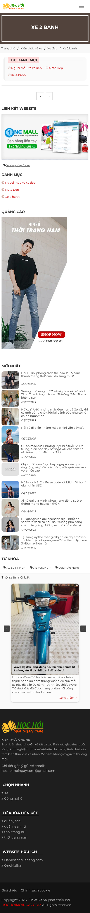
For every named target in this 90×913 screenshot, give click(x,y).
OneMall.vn (13, 865)
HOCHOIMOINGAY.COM (21, 905)
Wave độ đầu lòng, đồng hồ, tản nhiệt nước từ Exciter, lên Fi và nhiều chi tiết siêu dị (44, 668)
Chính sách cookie (35, 890)
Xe (6, 793)
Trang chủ (8, 48)
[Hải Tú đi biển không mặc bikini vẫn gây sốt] (10, 436)
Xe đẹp (52, 48)
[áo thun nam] (34, 282)
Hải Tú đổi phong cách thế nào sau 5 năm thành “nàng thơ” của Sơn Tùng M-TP (50, 374)
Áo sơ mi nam (16, 567)
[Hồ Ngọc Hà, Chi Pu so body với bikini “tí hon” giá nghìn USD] (10, 491)
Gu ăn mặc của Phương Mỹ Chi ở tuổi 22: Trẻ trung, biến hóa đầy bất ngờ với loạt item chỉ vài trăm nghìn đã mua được (52, 449)
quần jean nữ (15, 826)
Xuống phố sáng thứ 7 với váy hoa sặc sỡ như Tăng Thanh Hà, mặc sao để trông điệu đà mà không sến (53, 394)
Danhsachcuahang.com (23, 860)
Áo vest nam (42, 567)
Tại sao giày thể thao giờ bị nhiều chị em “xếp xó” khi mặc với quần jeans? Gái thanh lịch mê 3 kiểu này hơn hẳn (54, 540)
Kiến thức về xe (31, 48)
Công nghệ (13, 798)
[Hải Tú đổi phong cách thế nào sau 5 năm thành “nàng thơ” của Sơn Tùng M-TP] (10, 382)
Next (83, 629)
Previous (7, 629)
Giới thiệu (9, 890)
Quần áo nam (69, 567)
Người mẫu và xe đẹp (26, 68)
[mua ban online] (45, 137)
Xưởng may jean (18, 165)
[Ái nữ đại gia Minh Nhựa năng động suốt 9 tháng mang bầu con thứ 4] (10, 510)
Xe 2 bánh (70, 48)
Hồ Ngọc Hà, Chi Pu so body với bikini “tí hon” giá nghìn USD (53, 484)
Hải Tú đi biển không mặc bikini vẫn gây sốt (52, 427)
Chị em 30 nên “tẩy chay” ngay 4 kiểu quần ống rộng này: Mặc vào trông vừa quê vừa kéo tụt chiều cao (53, 467)
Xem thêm (67, 697)
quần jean (12, 821)
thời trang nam (16, 837)
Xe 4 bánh (18, 75)
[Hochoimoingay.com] (13, 7)
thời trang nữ (14, 832)
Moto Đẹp (56, 68)
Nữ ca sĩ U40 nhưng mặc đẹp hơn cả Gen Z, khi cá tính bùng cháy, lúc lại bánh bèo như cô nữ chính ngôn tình (54, 413)
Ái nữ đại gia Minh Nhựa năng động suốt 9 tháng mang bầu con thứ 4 (51, 502)
